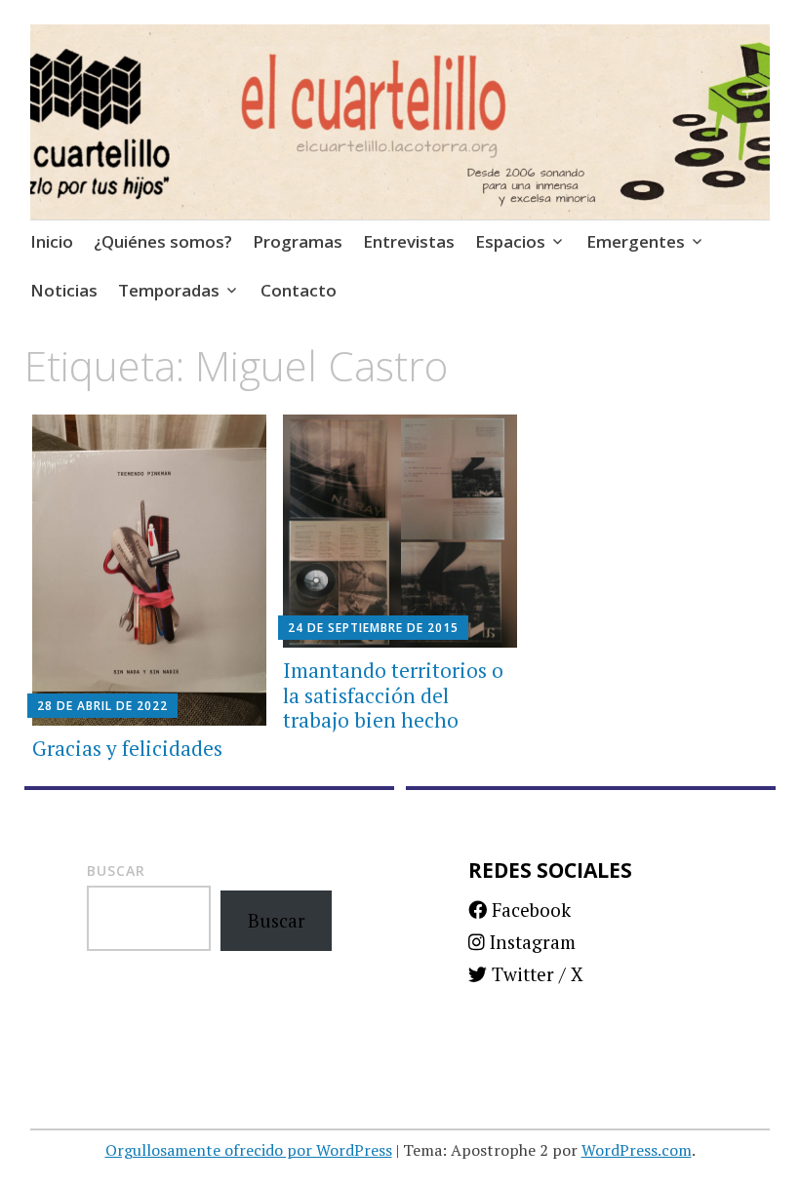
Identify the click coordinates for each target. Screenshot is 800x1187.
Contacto (298, 290)
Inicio (51, 241)
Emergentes (635, 241)
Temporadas (169, 290)
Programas (297, 241)
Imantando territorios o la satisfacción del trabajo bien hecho (393, 694)
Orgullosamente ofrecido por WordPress (248, 1150)
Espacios (510, 241)
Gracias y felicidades (127, 748)
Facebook (529, 909)
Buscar (116, 870)
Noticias (64, 290)
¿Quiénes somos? (163, 241)
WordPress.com (636, 1150)
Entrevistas (409, 241)
